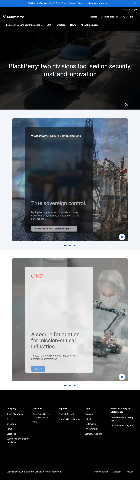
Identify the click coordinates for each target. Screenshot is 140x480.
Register (126, 9)
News (73, 25)
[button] (70, 70)
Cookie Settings (100, 471)
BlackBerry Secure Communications (23, 25)
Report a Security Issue (70, 419)
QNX (49, 25)
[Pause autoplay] (122, 237)
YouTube (129, 471)
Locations (11, 434)
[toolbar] (70, 245)
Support (93, 17)
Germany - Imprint (93, 434)
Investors (60, 25)
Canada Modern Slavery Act (122, 419)
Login (134, 9)
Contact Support (66, 414)
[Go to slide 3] (75, 245)
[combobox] (133, 16)
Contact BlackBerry (109, 17)
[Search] (124, 17)
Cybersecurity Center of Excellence (18, 440)
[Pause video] (125, 103)
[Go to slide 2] (70, 245)
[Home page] (33, 17)
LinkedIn (117, 471)
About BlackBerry (89, 25)
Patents (88, 419)
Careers (10, 419)
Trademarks (90, 424)
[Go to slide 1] (65, 245)
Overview (89, 414)
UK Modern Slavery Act (122, 425)
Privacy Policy (91, 429)
